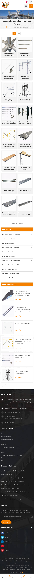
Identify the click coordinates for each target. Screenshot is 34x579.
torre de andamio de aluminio (10, 495)
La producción (5, 442)
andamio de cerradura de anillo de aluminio (15, 492)
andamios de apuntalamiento (11, 260)
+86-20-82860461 (15, 412)
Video (2, 452)
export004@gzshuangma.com (13, 418)
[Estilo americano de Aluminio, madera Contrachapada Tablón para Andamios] (9, 158)
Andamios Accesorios (8, 256)
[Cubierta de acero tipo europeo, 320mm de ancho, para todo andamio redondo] (9, 203)
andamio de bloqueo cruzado (10, 488)
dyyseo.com (17, 563)
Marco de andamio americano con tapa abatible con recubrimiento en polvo (25, 123)
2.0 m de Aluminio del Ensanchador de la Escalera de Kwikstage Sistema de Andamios (23, 309)
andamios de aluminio (8, 239)
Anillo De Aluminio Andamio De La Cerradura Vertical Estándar (8, 54)
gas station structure (22, 565)
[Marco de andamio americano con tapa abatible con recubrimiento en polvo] (25, 112)
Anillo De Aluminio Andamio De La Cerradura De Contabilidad (25, 54)
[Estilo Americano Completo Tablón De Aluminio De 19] (25, 135)
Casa (9, 27)
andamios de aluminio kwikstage (11, 499)
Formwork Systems (9, 570)
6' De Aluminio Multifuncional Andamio (25, 77)
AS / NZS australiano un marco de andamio (22, 324)
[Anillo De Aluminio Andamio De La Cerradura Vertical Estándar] (9, 44)
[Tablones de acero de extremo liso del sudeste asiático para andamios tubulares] (25, 203)
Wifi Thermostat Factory (23, 570)
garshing (11, 422)
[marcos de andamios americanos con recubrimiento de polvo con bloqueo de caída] (9, 135)
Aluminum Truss (7, 567)
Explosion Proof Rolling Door (22, 567)
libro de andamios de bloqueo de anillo (13, 471)
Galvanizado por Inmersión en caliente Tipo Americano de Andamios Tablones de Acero (9, 191)
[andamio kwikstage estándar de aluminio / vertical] (9, 112)
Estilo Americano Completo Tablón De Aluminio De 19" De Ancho (25, 145)
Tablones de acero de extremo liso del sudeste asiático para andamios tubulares (25, 214)
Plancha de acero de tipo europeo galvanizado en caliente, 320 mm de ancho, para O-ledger (25, 191)
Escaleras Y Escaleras (8, 252)
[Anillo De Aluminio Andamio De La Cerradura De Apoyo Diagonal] (9, 67)
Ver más (18, 300)
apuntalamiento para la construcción (13, 481)
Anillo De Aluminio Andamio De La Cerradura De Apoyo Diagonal (9, 77)
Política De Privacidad (7, 447)
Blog (2, 460)
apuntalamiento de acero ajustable (12, 478)
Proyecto (3, 444)
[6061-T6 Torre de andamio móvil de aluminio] (25, 89)
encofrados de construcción (10, 273)
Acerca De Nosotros (6, 436)
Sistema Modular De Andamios (11, 234)
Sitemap (3, 458)
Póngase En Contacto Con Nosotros (11, 455)
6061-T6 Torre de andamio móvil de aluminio (25, 100)
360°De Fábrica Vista (7, 439)
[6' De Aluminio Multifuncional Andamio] (25, 67)
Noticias (3, 450)
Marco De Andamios (8, 243)
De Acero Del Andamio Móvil (10, 265)
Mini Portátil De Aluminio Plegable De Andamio (9, 100)
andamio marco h (6, 474)
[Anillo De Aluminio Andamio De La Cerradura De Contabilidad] (25, 44)
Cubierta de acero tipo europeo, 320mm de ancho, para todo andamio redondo (9, 214)
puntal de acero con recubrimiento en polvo (15, 485)
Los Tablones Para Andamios (10, 247)
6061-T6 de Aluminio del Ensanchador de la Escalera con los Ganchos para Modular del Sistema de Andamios (22, 293)
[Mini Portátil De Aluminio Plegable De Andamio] (9, 89)
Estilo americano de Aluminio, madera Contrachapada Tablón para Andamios (9, 168)
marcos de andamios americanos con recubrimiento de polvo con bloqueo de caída (9, 145)
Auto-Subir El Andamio (9, 278)
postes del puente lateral (9, 269)
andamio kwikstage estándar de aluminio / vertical (9, 123)
